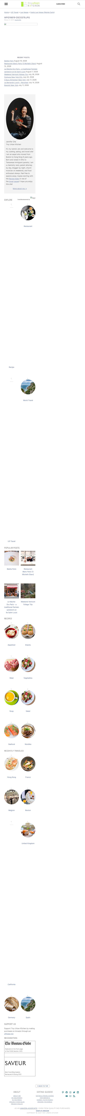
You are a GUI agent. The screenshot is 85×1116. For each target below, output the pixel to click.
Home (6, 12)
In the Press (17, 1100)
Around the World (45, 1102)
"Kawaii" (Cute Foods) (45, 1100)
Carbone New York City (13, 77)
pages (16, 181)
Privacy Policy (17, 1104)
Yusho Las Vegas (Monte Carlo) (42, 12)
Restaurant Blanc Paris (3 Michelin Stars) (20, 63)
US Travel (14, 12)
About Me (17, 1096)
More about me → (20, 189)
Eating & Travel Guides (45, 1096)
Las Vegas (24, 12)
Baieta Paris (8, 61)
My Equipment (17, 1098)
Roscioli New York (11, 85)
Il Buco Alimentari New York (15, 80)
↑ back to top (42, 1086)
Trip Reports (45, 1098)
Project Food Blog (16, 1102)
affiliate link (8, 1034)
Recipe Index (14, 179)
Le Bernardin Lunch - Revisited (16, 82)
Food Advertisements (23, 199)
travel (11, 181)
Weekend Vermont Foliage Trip (16, 74)
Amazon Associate (28, 1108)
